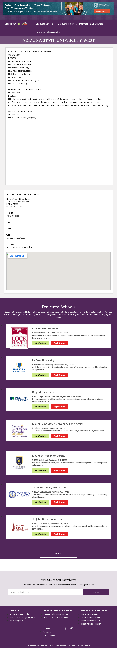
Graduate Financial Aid (90, 620)
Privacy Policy (71, 645)
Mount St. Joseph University (48, 455)
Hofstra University (43, 360)
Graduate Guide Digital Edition (22, 617)
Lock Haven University (45, 328)
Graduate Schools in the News (56, 617)
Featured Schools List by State (56, 614)
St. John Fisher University (47, 519)
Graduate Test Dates (89, 614)
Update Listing (49, 635)
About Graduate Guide (19, 614)
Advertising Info (16, 620)
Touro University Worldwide (49, 487)
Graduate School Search (91, 624)
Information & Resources (91, 23)
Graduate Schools (44, 23)
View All (58, 553)
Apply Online (59, 343)
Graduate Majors (66, 23)
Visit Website (40, 343)
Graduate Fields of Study (91, 617)
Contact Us (47, 632)
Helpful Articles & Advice (48, 32)
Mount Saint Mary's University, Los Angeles (57, 424)
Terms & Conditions (84, 645)
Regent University (43, 392)
